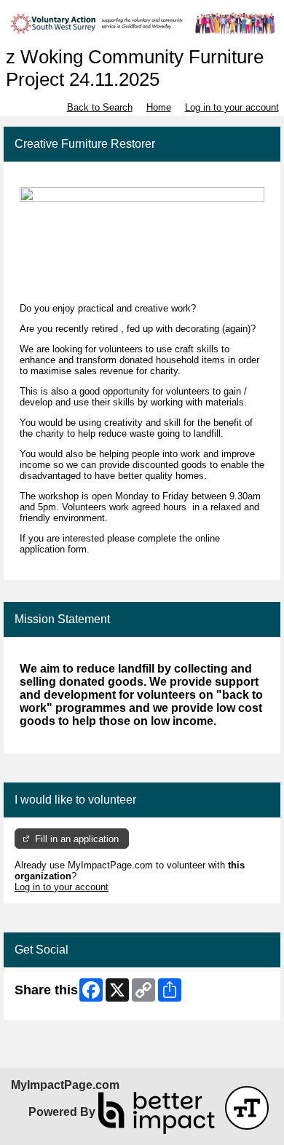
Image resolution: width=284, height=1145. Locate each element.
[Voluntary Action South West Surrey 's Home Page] (142, 23)
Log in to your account (232, 107)
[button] (247, 1108)
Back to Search (100, 107)
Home (158, 107)
